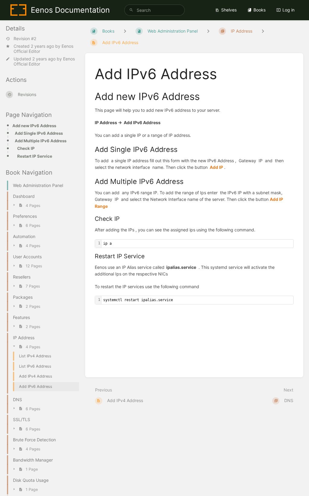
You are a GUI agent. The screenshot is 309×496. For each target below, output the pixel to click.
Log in (288, 9)
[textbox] (197, 244)
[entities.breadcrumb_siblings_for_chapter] (208, 31)
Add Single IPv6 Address (39, 133)
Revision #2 (25, 38)
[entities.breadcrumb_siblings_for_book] (124, 31)
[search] (154, 10)
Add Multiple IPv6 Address (40, 140)
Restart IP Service (34, 156)
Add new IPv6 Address (34, 125)
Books (259, 9)
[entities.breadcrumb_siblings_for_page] (262, 31)
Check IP (26, 148)
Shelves (229, 9)
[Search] (131, 10)
